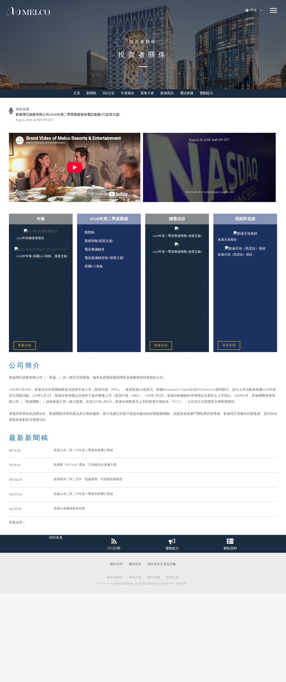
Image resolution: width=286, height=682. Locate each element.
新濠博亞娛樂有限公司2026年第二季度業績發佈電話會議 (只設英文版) (68, 114)
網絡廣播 (22, 109)
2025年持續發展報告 (30, 238)
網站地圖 (154, 578)
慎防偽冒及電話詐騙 (162, 564)
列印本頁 (56, 537)
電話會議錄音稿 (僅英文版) (104, 258)
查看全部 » (17, 522)
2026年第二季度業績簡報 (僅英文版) (177, 236)
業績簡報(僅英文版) (98, 241)
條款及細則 (115, 578)
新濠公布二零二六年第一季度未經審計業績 (83, 494)
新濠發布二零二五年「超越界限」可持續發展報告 (88, 479)
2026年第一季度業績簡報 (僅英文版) (177, 251)
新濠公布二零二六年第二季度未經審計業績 (83, 450)
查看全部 (24, 345)
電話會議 (186, 94)
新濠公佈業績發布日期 (69, 508)
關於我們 (116, 564)
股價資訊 (167, 94)
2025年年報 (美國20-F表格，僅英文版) (42, 256)
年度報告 (127, 94)
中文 (253, 10)
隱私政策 (135, 578)
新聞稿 (91, 94)
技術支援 (172, 578)
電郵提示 (206, 94)
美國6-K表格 (93, 266)
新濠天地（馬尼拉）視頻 (235, 254)
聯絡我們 (135, 564)
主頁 (76, 94)
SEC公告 (109, 94)
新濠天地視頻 (227, 240)
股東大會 (147, 94)
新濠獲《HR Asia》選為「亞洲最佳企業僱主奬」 (87, 464)
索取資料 (230, 548)
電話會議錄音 (94, 249)
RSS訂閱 (114, 548)
